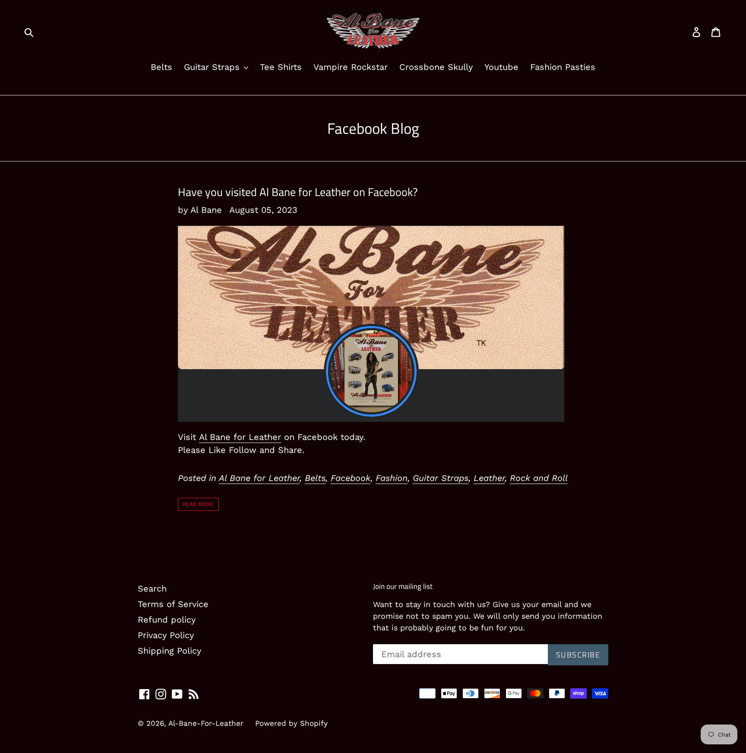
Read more (198, 504)
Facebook (350, 478)
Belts (161, 67)
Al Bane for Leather (240, 437)
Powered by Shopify (291, 723)
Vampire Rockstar (350, 67)
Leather (489, 478)
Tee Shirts (281, 67)
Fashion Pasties (562, 67)
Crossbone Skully (436, 67)
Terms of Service (173, 604)
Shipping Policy (169, 650)
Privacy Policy (166, 635)
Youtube (501, 67)
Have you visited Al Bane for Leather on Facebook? (298, 192)
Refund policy (167, 619)
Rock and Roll (539, 478)
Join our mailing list (403, 586)
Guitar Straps (213, 67)
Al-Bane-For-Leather (205, 723)
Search (152, 588)
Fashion (392, 478)
